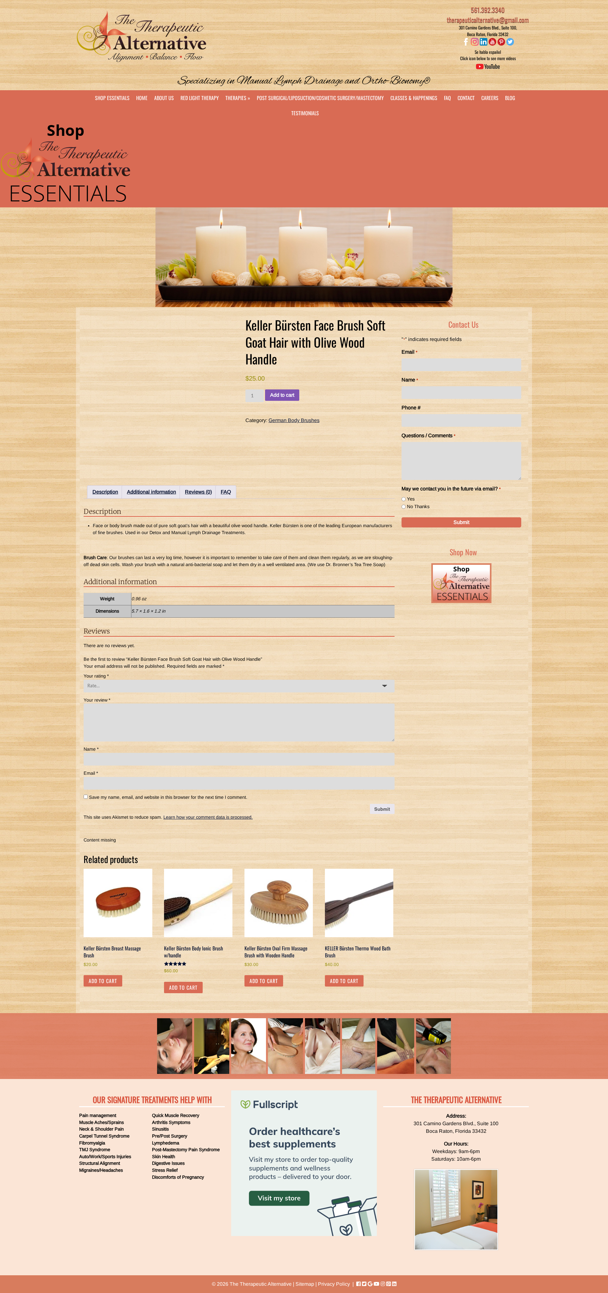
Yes (411, 498)
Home (142, 98)
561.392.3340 (488, 10)
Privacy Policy (334, 1284)
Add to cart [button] (103, 981)
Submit (461, 522)
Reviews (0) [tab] (198, 492)
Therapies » (237, 98)
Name (91, 749)
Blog (510, 98)
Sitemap (304, 1284)
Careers (489, 98)
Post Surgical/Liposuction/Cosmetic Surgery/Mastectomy (320, 98)
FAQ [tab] (226, 492)
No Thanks (418, 506)
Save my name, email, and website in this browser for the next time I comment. (168, 797)
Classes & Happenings (413, 98)
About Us (164, 98)
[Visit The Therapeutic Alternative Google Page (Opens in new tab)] (370, 1284)
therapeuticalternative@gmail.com (488, 19)
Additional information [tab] (151, 492)
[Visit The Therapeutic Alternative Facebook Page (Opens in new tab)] (358, 1284)
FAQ (447, 98)
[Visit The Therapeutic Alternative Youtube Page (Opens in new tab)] (376, 1284)
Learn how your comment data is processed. (208, 817)
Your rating (96, 675)
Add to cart (282, 395)
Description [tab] (105, 492)
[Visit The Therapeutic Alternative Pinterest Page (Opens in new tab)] (388, 1284)
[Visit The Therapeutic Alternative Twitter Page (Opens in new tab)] (364, 1284)
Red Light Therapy (199, 98)
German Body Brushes (294, 420)
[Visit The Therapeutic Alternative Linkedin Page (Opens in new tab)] (394, 1284)
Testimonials (305, 113)
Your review (97, 700)
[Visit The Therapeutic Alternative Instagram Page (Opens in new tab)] (383, 1284)
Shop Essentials (112, 98)
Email (91, 773)
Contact (466, 98)
